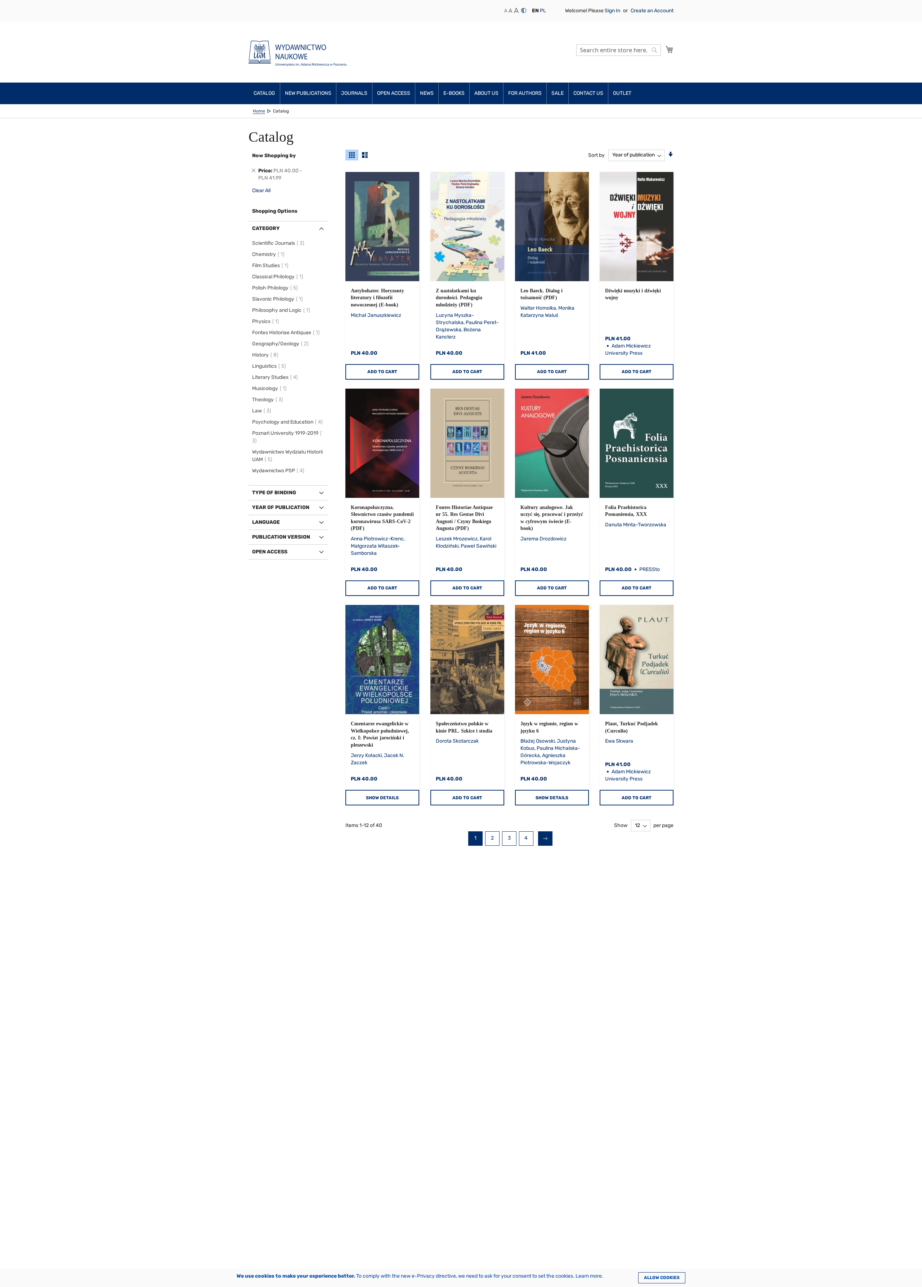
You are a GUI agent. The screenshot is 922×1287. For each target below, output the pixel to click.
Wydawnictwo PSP (279, 471)
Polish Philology (276, 288)
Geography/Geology (281, 344)
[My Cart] (669, 49)
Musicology (270, 388)
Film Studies (271, 265)
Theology (268, 400)
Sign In (613, 11)
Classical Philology (278, 277)
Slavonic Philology (278, 299)
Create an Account (652, 11)
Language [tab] (266, 522)
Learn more (589, 1276)
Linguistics (270, 366)
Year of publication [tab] (280, 507)
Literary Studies (276, 377)
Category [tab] (266, 228)
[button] (535, 10)
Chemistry (269, 254)
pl (543, 11)
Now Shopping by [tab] (274, 155)
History (266, 355)
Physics (266, 321)
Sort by (596, 155)
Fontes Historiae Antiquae (287, 333)
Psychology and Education (288, 422)
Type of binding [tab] (274, 493)
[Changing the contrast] (523, 10)
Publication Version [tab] (281, 537)
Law (262, 411)
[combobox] (618, 50)
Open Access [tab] (269, 552)
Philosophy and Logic (282, 310)
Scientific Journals (279, 243)
